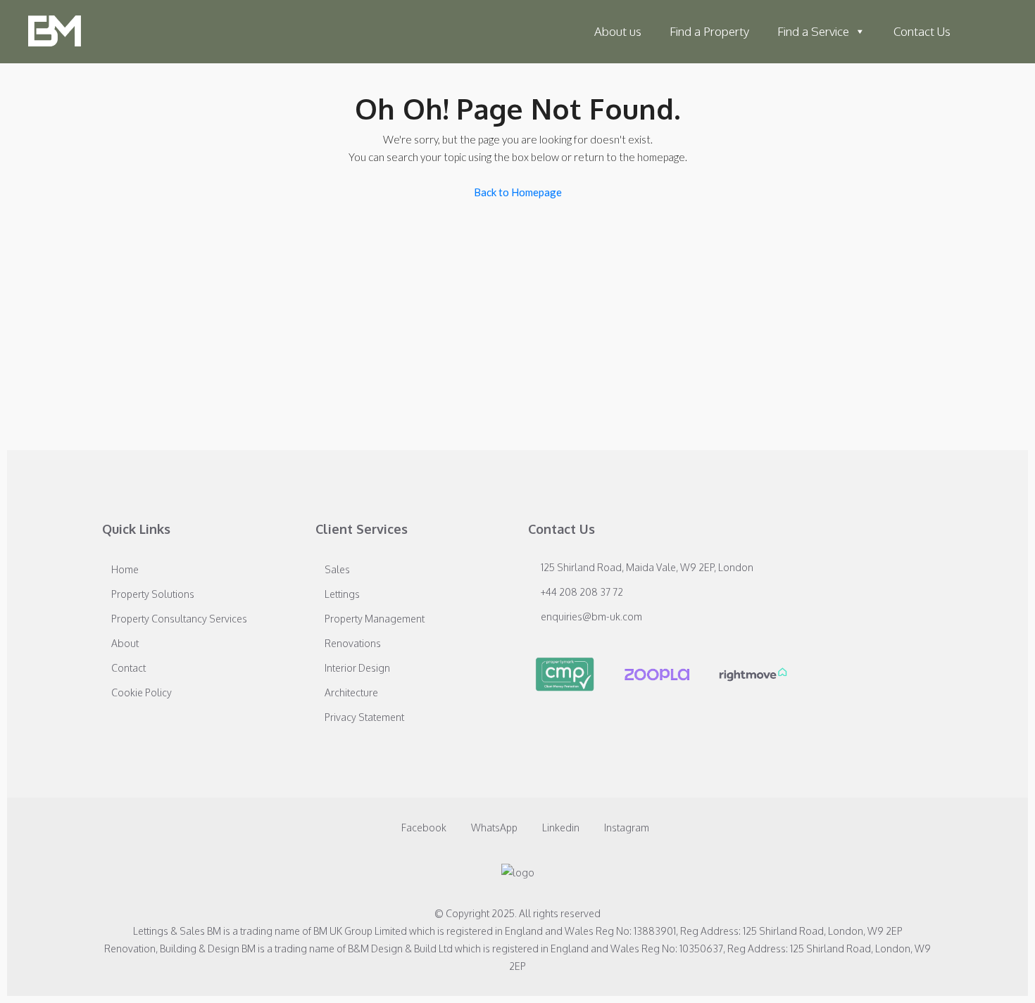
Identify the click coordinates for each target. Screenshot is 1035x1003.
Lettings (342, 594)
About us (617, 31)
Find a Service (813, 31)
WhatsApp (494, 827)
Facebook (423, 827)
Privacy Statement (364, 717)
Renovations (353, 643)
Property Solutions (152, 594)
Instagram (625, 827)
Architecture (351, 692)
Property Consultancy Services (179, 619)
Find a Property (709, 31)
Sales (337, 569)
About (125, 643)
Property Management (375, 619)
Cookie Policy (141, 692)
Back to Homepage (518, 192)
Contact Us (922, 31)
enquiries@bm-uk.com (591, 616)
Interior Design (357, 668)
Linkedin (561, 827)
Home (125, 569)
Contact (128, 668)
